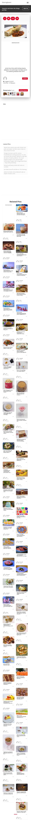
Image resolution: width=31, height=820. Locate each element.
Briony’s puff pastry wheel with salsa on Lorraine (14, 166)
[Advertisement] (15, 53)
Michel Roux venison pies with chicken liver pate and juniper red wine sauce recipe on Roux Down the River (15, 149)
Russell (8, 277)
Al (6, 353)
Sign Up (26, 8)
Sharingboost (6, 2)
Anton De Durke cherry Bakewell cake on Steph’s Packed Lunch (14, 172)
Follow (25, 78)
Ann (20, 219)
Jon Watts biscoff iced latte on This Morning (15, 169)
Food (12, 90)
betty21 (8, 257)
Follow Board (23, 90)
